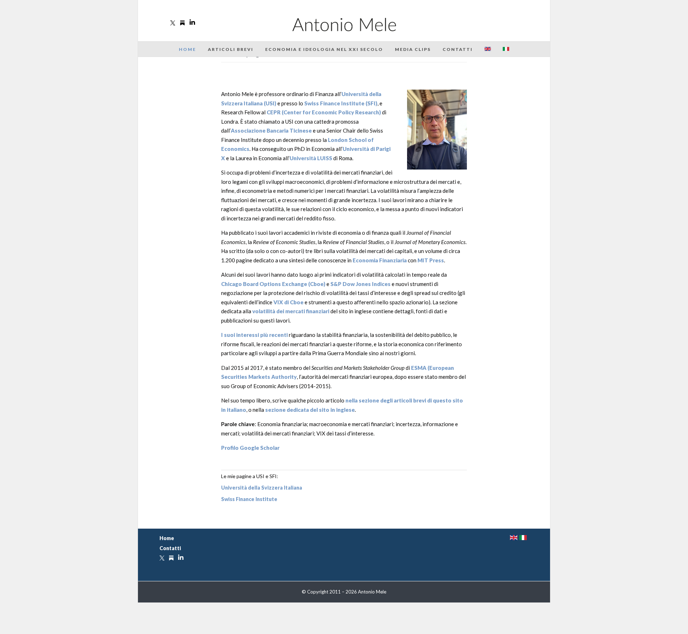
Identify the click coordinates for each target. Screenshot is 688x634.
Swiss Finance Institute (249, 499)
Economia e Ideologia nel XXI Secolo (324, 49)
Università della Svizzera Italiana (261, 488)
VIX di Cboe (288, 302)
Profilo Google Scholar (250, 447)
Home (187, 49)
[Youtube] (182, 22)
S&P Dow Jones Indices (360, 284)
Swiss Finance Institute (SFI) (340, 103)
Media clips (413, 49)
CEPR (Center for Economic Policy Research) (324, 112)
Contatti (458, 49)
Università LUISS (311, 158)
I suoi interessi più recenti (254, 335)
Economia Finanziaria (380, 260)
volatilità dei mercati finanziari (290, 311)
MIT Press (430, 260)
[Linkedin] (192, 22)
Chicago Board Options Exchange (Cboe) (273, 284)
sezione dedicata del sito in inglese (310, 409)
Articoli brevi (230, 49)
